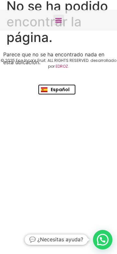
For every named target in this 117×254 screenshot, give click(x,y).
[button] (58, 20)
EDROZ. (62, 66)
